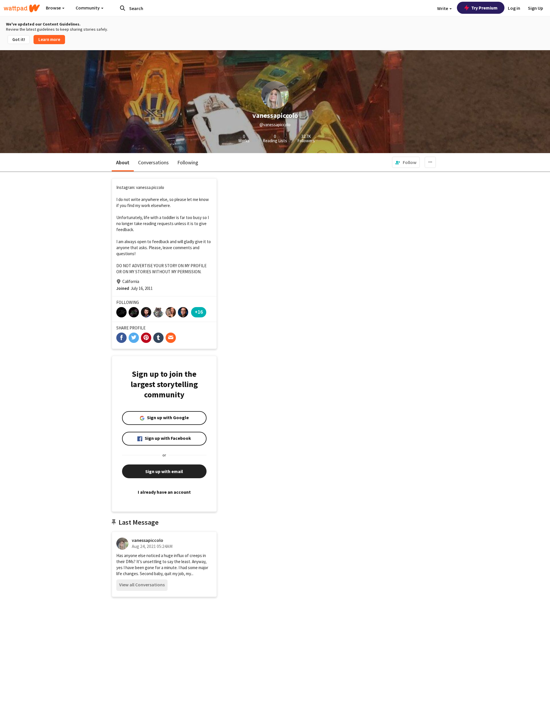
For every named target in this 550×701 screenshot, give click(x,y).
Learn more (49, 39)
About (122, 162)
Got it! (18, 39)
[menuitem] (406, 162)
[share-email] (171, 338)
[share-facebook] (121, 338)
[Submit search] (122, 8)
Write (443, 8)
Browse (54, 8)
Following (187, 162)
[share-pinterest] (146, 338)
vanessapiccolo (147, 540)
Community (88, 8)
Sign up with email (164, 471)
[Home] (22, 8)
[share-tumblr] (158, 338)
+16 (199, 311)
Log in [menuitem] (514, 8)
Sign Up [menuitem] (535, 8)
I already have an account (164, 492)
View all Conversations (142, 584)
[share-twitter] (134, 338)
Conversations (153, 162)
